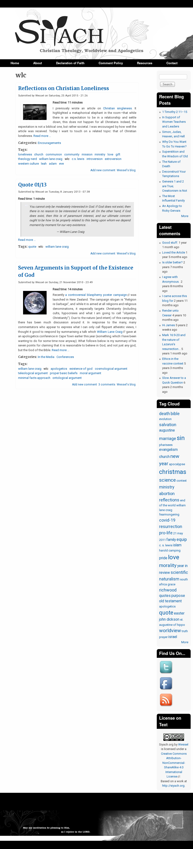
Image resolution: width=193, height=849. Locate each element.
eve (61, 163)
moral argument (90, 373)
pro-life (166, 532)
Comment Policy (111, 63)
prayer (163, 637)
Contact (171, 63)
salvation (167, 424)
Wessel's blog (126, 170)
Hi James (168, 325)
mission (87, 154)
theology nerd (27, 159)
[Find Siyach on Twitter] (166, 674)
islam (177, 545)
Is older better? (172, 262)
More (184, 216)
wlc (67, 159)
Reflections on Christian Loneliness (63, 88)
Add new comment (102, 170)
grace (171, 584)
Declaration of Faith (70, 63)
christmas (172, 471)
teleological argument (33, 373)
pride (163, 558)
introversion (95, 159)
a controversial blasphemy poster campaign (97, 295)
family (171, 540)
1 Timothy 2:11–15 (174, 112)
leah (44, 163)
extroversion (113, 159)
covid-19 (167, 520)
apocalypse (177, 464)
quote (32, 246)
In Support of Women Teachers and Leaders (174, 121)
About (37, 63)
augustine (167, 430)
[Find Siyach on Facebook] (166, 690)
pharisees (166, 445)
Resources (144, 63)
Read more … (42, 136)
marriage (167, 438)
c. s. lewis (165, 545)
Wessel (183, 744)
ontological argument (67, 378)
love (110, 154)
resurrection (170, 526)
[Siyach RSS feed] (166, 707)
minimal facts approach (34, 378)
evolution (165, 419)
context (182, 480)
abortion (167, 493)
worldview (170, 630)
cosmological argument (111, 368)
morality (168, 565)
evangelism (168, 450)
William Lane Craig (111, 331)
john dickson (169, 619)
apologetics (59, 368)
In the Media (46, 357)
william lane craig (50, 159)
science (167, 480)
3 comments (106, 384)
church (38, 154)
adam (53, 163)
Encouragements (49, 143)
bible (175, 413)
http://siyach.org (173, 785)
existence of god (80, 368)
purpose (178, 596)
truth (185, 631)
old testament (170, 601)
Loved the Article (173, 252)
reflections (169, 499)
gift (118, 154)
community (71, 154)
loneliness (25, 154)
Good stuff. (170, 242)
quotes (165, 596)
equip (182, 539)
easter (179, 613)
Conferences (65, 357)
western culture (28, 163)
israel (172, 637)
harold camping (170, 550)
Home (15, 63)
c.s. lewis (78, 159)
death (164, 413)
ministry (100, 154)
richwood (168, 589)
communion (54, 154)
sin (181, 437)
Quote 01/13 (32, 185)
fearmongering (169, 514)
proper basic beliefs (63, 373)
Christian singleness (117, 108)
